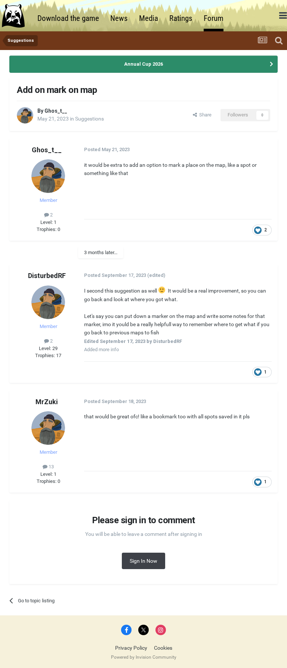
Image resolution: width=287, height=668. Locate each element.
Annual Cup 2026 (143, 64)
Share (204, 115)
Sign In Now (143, 561)
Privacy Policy (131, 648)
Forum (213, 18)
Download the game (68, 18)
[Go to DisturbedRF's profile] (48, 302)
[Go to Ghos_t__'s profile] (25, 115)
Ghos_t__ (55, 111)
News (119, 18)
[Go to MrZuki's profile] (48, 428)
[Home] (17, 15)
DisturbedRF (47, 276)
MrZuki (47, 402)
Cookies (163, 648)
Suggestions (89, 119)
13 (50, 466)
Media (148, 18)
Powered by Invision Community (143, 657)
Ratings (180, 18)
